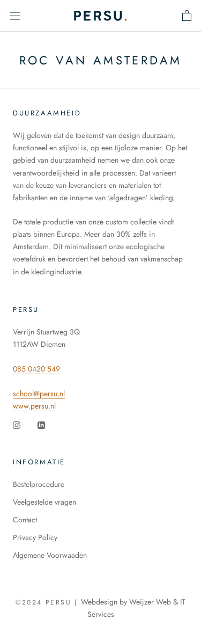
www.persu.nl (34, 405)
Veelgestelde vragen (44, 502)
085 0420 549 (36, 368)
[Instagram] (16, 424)
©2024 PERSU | (48, 602)
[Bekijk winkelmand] (186, 15)
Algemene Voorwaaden (50, 555)
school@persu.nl (39, 393)
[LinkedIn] (41, 424)
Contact (25, 519)
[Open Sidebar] (15, 15)
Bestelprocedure (38, 484)
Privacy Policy (35, 537)
